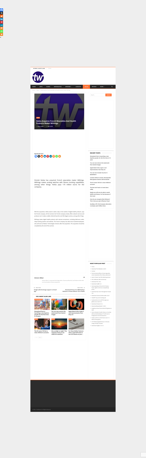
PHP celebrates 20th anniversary (99, 279)
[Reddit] (41, 156)
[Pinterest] (47, 156)
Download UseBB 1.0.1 (97, 284)
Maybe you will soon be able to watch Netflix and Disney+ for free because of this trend (100, 194)
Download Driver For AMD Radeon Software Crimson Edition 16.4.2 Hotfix (74, 290)
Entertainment (38, 299)
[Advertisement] (45, 10)
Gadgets (78, 86)
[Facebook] (36, 156)
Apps (41, 86)
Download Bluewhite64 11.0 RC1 (99, 306)
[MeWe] (50, 156)
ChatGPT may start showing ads (99, 297)
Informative (58, 86)
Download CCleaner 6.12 (97, 304)
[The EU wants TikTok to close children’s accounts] (42, 324)
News (86, 86)
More (101, 86)
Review (94, 86)
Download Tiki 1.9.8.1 (96, 281)
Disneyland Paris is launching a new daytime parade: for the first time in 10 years (100, 158)
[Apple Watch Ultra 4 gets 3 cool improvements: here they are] (76, 304)
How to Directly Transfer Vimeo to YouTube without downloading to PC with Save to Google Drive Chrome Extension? (101, 314)
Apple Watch (72, 299)
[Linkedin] (44, 156)
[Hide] (0, 37)
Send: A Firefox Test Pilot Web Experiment (101, 277)
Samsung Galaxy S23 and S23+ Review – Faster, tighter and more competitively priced (100, 287)
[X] (38, 156)
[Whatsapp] (56, 156)
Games (48, 86)
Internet (68, 86)
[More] (59, 156)
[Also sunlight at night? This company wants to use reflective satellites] (59, 324)
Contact (49, 68)
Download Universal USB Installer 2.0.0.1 (101, 295)
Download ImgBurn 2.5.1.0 (97, 325)
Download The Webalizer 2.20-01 (99, 269)
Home (34, 86)
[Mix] (53, 156)
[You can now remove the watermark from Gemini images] (59, 304)
